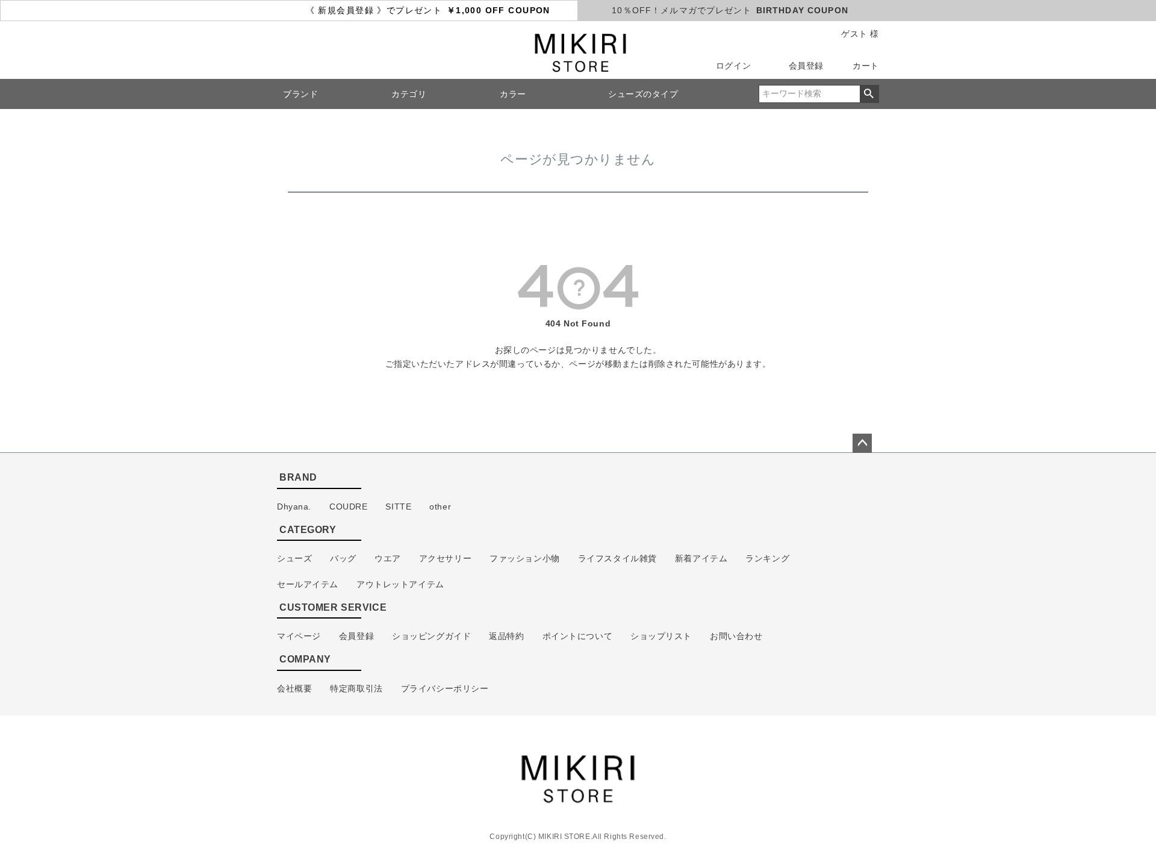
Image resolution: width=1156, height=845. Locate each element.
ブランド (300, 94)
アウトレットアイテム (400, 584)
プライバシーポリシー (445, 688)
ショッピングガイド (431, 636)
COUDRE (348, 506)
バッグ (343, 558)
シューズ (294, 558)
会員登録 (806, 65)
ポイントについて (577, 636)
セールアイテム (307, 584)
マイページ (299, 636)
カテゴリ (408, 94)
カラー (513, 94)
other (440, 506)
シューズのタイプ (643, 94)
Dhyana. (294, 506)
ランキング (767, 558)
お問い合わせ (736, 636)
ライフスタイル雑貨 (617, 558)
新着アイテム (701, 558)
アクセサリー (445, 558)
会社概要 (294, 688)
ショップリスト (661, 636)
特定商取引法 (356, 688)
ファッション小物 (524, 558)
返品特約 (506, 636)
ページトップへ (862, 443)
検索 (869, 94)
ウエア (387, 558)
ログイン (733, 65)
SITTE (398, 506)
